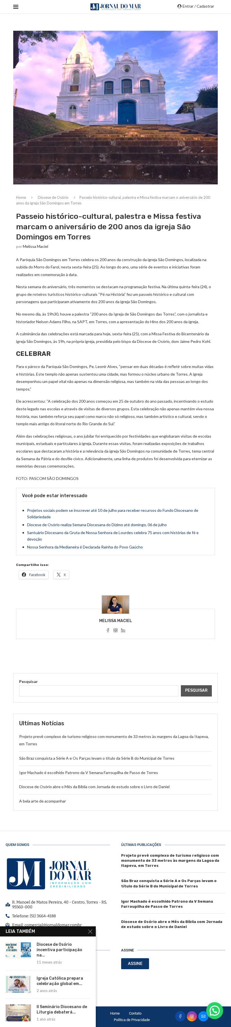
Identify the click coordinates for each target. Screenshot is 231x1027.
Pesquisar (28, 681)
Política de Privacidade (132, 1020)
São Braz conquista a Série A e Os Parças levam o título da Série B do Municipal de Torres (96, 758)
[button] (214, 1010)
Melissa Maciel (35, 246)
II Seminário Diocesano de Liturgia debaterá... (62, 1009)
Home (21, 197)
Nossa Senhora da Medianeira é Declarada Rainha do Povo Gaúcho (85, 547)
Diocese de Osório (53, 197)
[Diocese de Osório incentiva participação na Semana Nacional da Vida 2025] (18, 950)
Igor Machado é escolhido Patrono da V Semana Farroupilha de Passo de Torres (88, 772)
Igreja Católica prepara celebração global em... (60, 981)
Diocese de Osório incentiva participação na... (59, 950)
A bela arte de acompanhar (42, 801)
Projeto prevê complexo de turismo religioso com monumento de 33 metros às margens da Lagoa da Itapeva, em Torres (170, 860)
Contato (135, 1013)
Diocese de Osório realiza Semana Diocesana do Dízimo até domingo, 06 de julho (97, 524)
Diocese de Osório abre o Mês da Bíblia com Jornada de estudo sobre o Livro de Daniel (94, 786)
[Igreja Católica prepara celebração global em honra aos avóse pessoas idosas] (18, 984)
